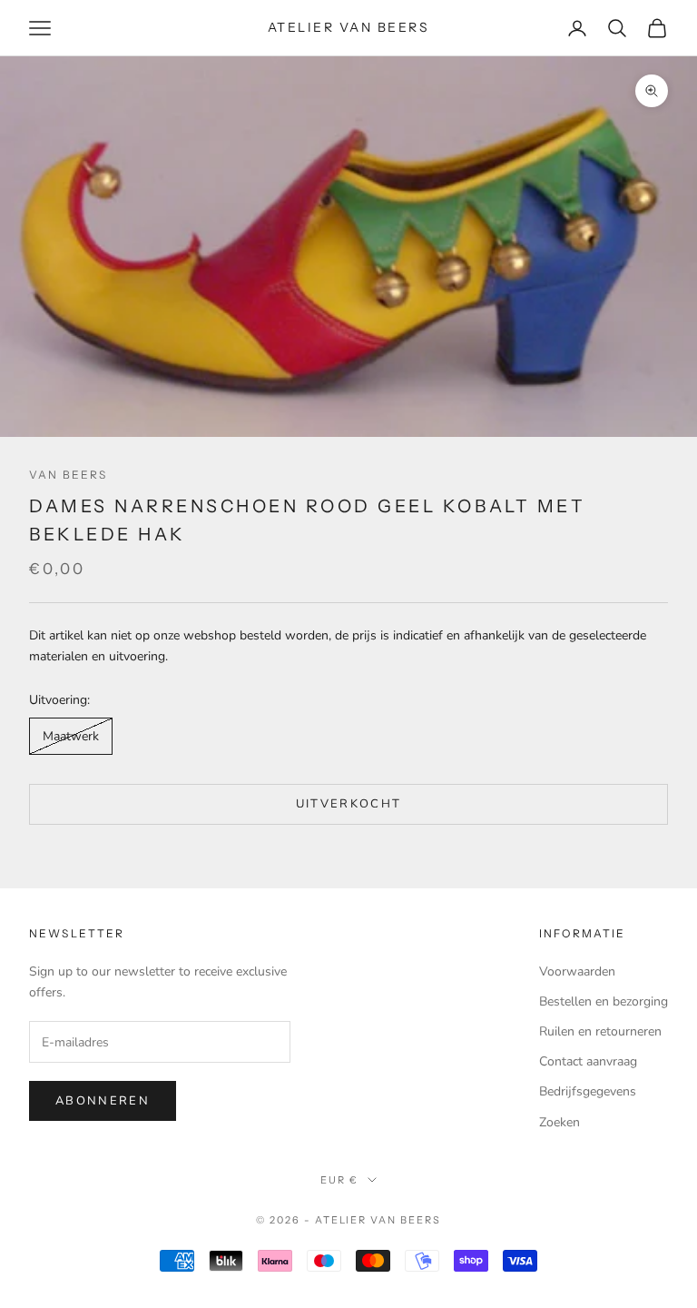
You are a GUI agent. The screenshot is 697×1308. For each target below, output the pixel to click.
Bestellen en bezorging (603, 1001)
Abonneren (102, 1101)
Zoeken (559, 1122)
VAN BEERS (68, 474)
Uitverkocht (349, 804)
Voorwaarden (577, 971)
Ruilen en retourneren (600, 1031)
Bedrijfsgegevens (587, 1091)
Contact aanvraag (588, 1061)
